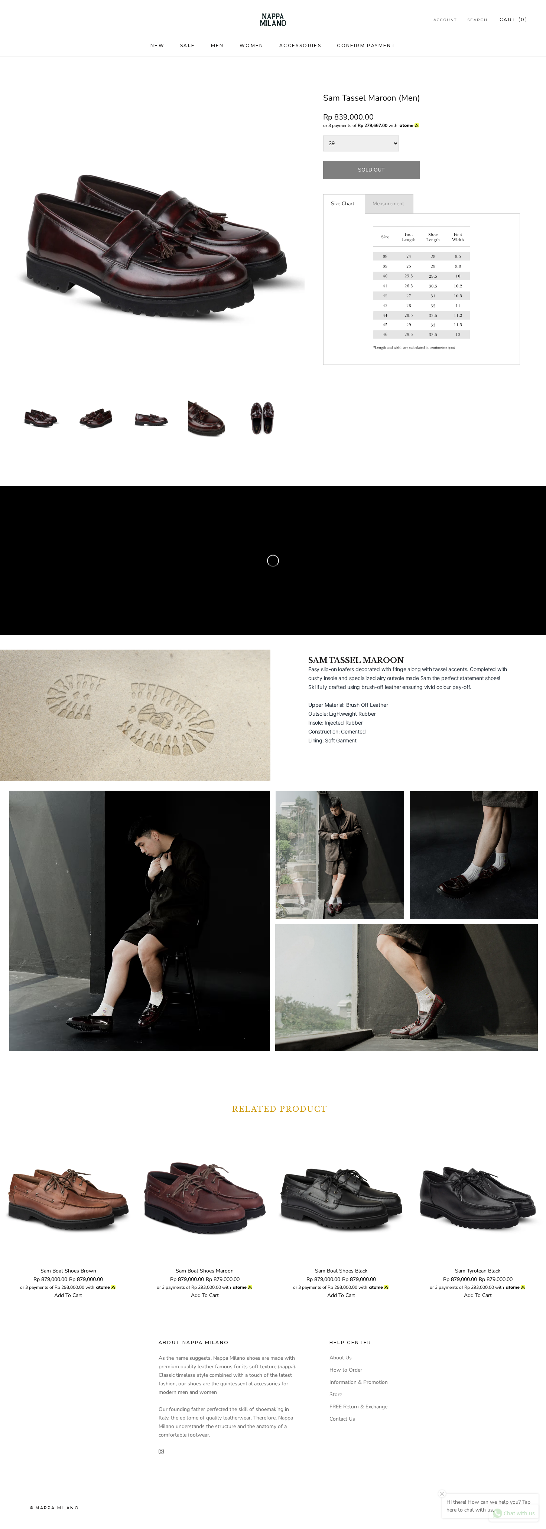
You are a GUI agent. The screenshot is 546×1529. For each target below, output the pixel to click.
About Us (340, 1357)
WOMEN (252, 45)
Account (445, 19)
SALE (187, 45)
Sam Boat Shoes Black (341, 1270)
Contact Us (342, 1418)
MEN (217, 45)
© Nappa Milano (54, 1507)
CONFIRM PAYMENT (366, 45)
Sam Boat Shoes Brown (68, 1270)
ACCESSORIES (300, 45)
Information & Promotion (358, 1382)
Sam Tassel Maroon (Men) (371, 98)
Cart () (513, 19)
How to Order (345, 1369)
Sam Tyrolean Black (477, 1270)
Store (335, 1394)
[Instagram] (161, 1451)
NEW (157, 45)
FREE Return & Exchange (358, 1406)
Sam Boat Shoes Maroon (205, 1270)
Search (477, 19)
